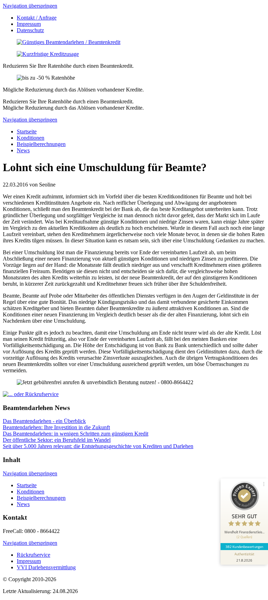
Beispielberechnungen (41, 144)
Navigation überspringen (30, 6)
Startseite (27, 131)
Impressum (29, 24)
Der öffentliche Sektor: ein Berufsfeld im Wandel (57, 440)
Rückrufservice (33, 555)
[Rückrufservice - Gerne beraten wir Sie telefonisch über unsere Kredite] (31, 394)
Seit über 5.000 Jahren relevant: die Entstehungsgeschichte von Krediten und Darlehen (98, 446)
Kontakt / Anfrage (37, 18)
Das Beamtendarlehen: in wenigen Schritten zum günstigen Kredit (75, 434)
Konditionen (30, 138)
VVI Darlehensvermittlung (46, 567)
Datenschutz (30, 30)
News (23, 150)
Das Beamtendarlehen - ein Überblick (44, 421)
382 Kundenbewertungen (244, 546)
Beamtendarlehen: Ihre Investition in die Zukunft (56, 427)
